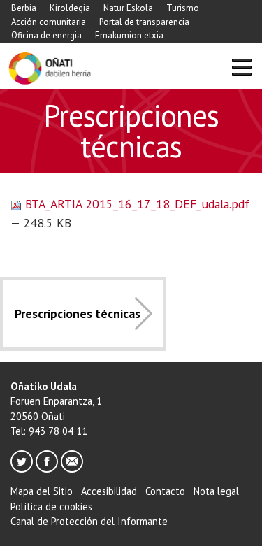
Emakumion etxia (129, 35)
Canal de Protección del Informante (89, 521)
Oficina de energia (46, 35)
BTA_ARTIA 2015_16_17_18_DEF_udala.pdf (135, 204)
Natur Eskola (128, 8)
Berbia (23, 8)
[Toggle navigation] (241, 69)
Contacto (165, 491)
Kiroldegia (70, 8)
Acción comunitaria (48, 22)
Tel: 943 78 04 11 (48, 431)
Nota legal (216, 491)
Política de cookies (51, 506)
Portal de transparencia (144, 22)
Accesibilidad (109, 491)
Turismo (182, 8)
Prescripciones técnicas (77, 313)
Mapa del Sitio (41, 491)
